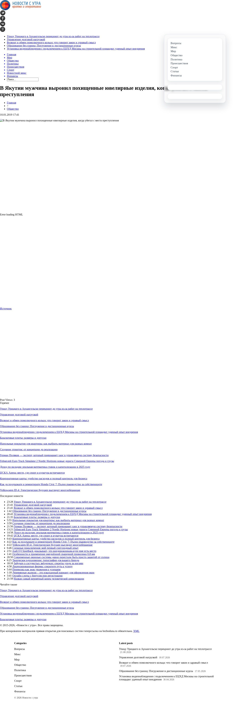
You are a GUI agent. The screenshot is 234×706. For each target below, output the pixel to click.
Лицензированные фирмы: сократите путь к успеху (42, 566)
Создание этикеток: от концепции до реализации (29, 449)
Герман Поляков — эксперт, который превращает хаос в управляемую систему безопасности (54, 455)
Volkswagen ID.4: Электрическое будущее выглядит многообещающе (40, 490)
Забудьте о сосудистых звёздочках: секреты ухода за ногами (48, 563)
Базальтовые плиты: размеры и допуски (23, 437)
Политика (20, 670)
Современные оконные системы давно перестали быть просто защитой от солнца (61, 557)
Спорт (18, 680)
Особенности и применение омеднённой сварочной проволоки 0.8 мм (53, 554)
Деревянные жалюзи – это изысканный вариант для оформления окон (53, 572)
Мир (17, 659)
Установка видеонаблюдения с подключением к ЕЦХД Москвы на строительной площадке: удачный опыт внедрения (76, 48)
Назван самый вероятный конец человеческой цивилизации (49, 578)
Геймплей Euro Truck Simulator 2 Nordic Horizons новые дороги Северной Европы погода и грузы (57, 461)
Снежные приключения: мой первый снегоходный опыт (45, 547)
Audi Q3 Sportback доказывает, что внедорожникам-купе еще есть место (54, 551)
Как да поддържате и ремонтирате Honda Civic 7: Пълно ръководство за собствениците (51, 484)
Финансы (19, 691)
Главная (11, 102)
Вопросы (19, 649)
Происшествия (23, 675)
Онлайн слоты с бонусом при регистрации (37, 575)
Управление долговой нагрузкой (26, 39)
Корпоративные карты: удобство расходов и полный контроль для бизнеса (43, 478)
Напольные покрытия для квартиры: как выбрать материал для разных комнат (46, 443)
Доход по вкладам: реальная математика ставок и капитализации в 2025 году (45, 466)
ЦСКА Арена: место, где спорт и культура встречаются (32, 472)
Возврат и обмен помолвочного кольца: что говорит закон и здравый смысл (51, 42)
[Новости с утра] (20, 9)
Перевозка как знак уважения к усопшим (36, 569)
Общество (13, 108)
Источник (6, 308)
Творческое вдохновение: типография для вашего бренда (45, 560)
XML (136, 631)
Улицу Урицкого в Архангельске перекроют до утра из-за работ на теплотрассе (53, 36)
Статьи (18, 686)
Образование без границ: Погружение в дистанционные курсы (44, 45)
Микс (17, 654)
